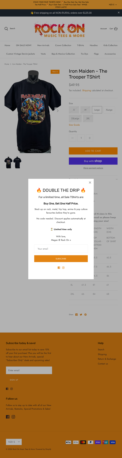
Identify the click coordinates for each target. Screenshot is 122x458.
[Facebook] (59, 268)
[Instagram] (63, 268)
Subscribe (61, 258)
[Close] (90, 182)
